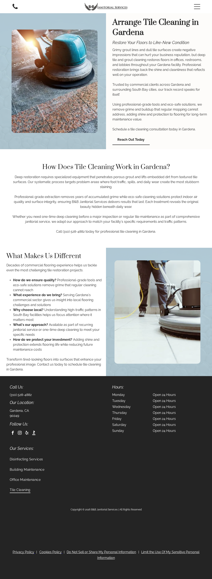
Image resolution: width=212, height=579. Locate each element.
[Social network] (34, 433)
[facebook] (13, 433)
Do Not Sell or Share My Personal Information (101, 552)
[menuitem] (106, 459)
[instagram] (20, 433)
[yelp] (27, 433)
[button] (197, 7)
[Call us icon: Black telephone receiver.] (15, 9)
